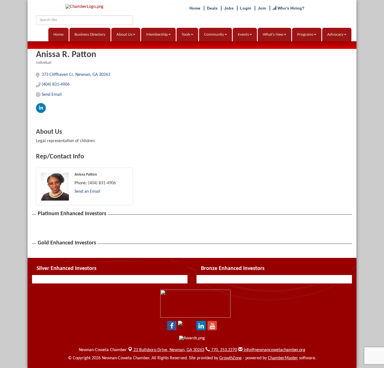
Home (58, 35)
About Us (124, 35)
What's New (273, 35)
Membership (157, 35)
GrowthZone (230, 358)
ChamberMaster (283, 358)
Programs (305, 35)
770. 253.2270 (223, 350)
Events (243, 35)
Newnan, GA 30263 (169, 350)
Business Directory (89, 35)
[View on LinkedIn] (41, 112)
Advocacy (335, 35)
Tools (186, 35)
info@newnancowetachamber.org (274, 350)
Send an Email (87, 191)
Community (214, 35)
